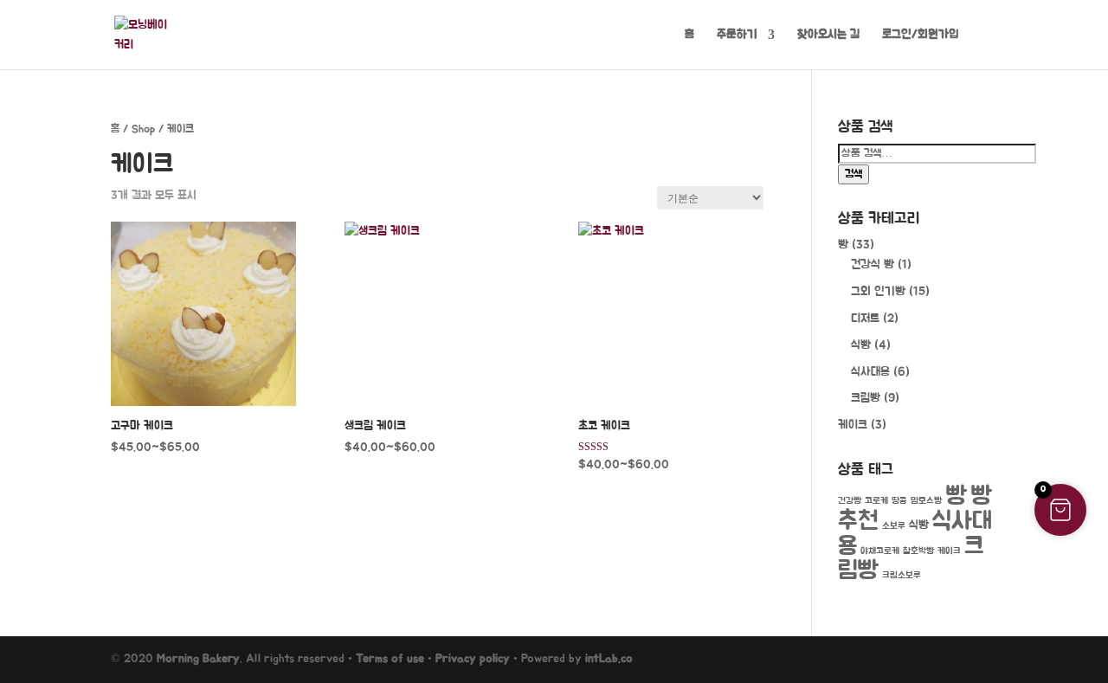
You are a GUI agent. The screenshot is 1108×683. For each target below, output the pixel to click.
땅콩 (899, 501)
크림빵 (865, 398)
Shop (143, 129)
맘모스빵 (926, 501)
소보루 (893, 526)
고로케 (876, 501)
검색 (853, 174)
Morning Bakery (198, 659)
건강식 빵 (872, 265)
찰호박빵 (918, 551)
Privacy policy (472, 659)
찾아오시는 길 (828, 35)
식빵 (861, 345)
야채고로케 (879, 551)
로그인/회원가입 (920, 35)
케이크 (852, 425)
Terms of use (390, 659)
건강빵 (849, 501)
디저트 (865, 319)
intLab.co (609, 659)
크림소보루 (901, 575)
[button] (1060, 510)
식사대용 (870, 372)
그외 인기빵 (878, 292)
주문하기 (737, 35)
